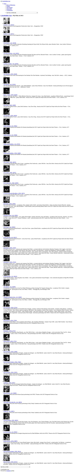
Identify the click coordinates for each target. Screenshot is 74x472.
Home (4, 3)
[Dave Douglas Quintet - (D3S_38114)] (6, 450)
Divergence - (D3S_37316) (9, 262)
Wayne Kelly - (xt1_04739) (9, 43)
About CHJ (9, 9)
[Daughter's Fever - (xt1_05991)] (6, 214)
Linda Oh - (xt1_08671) (8, 411)
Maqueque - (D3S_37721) (9, 330)
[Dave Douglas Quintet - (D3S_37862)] (6, 360)
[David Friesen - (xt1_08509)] (6, 391)
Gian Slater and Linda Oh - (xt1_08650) (12, 402)
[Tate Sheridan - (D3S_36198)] (6, 72)
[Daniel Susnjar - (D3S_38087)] (6, 439)
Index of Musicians (10, 5)
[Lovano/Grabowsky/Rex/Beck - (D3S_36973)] (6, 192)
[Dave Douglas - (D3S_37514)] (6, 306)
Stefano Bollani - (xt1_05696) (10, 135)
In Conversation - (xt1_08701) (10, 432)
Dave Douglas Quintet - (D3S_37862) (12, 362)
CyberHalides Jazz (6, 15)
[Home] (5, 1)
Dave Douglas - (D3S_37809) (10, 351)
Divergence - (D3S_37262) (9, 247)
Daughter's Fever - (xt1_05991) (10, 215)
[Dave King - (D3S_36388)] (6, 103)
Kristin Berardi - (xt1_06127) (10, 237)
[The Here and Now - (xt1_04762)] (6, 52)
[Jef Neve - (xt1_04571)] (6, 32)
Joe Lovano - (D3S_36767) (9, 172)
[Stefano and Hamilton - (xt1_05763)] (6, 142)
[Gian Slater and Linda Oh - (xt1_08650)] (6, 400)
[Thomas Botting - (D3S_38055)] (6, 419)
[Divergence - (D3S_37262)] (6, 246)
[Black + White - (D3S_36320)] (6, 93)
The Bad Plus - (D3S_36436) (10, 115)
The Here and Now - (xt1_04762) (11, 53)
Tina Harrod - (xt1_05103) (9, 84)
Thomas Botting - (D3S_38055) (10, 420)
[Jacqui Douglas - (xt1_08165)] (6, 275)
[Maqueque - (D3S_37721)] (6, 329)
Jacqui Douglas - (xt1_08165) (10, 276)
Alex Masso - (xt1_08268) (9, 286)
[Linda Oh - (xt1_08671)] (6, 410)
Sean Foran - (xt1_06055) (9, 227)
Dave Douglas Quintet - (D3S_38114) (12, 451)
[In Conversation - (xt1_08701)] (6, 430)
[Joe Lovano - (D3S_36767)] (6, 171)
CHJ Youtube (9, 7)
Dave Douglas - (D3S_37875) (10, 372)
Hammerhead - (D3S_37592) (10, 320)
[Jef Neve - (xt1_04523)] (6, 23)
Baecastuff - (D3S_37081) (9, 203)
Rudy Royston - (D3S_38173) (10, 461)
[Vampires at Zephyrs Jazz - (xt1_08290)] (6, 295)
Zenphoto (8, 470)
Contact (8, 6)
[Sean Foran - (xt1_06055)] (6, 225)
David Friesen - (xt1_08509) (9, 393)
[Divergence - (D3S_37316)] (6, 260)
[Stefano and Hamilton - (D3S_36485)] (6, 151)
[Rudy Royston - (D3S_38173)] (6, 460)
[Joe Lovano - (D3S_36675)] (6, 160)
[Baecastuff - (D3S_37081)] (6, 202)
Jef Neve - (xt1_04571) (8, 33)
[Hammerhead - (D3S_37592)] (6, 319)
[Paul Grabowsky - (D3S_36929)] (6, 181)
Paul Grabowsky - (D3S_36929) (10, 183)
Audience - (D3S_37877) (9, 382)
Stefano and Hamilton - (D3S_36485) (12, 153)
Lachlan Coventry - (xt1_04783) (10, 63)
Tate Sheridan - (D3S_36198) (10, 74)
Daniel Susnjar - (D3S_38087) (10, 441)
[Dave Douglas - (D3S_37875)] (6, 371)
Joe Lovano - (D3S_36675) (9, 162)
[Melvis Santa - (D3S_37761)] (6, 340)
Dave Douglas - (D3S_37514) (10, 307)
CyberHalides (9, 10)
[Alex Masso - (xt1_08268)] (6, 285)
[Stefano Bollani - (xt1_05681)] (6, 124)
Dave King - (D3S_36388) (9, 105)
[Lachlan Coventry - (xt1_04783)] (6, 62)
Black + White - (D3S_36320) (10, 94)
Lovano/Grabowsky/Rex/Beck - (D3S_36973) (14, 193)
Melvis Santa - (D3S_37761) (10, 341)
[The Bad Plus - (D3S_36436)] (6, 114)
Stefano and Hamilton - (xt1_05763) (11, 144)
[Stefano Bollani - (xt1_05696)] (6, 133)
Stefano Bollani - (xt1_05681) (10, 126)
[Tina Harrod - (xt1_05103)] (6, 83)
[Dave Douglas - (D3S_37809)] (6, 350)
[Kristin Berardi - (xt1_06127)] (6, 236)
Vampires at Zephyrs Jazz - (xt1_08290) (12, 297)
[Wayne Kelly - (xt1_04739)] (6, 41)
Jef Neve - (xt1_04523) (8, 24)
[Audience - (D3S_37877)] (6, 381)
